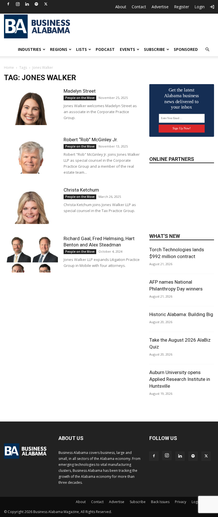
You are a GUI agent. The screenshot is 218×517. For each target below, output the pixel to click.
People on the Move (80, 98)
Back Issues (160, 501)
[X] (45, 4)
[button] (207, 49)
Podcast (105, 49)
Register (181, 6)
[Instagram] (17, 4)
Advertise (160, 6)
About (120, 6)
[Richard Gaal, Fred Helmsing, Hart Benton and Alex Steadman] (31, 254)
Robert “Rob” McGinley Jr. (91, 139)
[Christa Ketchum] (31, 205)
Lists (81, 49)
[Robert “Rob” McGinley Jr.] (31, 155)
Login (199, 6)
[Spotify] (36, 4)
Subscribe (154, 49)
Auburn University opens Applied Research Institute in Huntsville (179, 379)
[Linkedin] (27, 4)
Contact (139, 6)
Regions (58, 49)
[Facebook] (8, 4)
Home (9, 67)
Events (127, 49)
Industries (29, 49)
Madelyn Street (80, 91)
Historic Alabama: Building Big (181, 314)
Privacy (180, 501)
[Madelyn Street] (31, 106)
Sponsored (186, 49)
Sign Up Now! (181, 128)
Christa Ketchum (81, 190)
